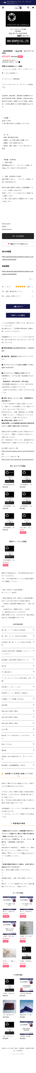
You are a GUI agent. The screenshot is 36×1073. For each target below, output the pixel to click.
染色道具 (5, 705)
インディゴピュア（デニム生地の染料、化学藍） (16, 679)
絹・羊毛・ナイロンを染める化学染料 (14, 636)
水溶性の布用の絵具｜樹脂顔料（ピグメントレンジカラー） (16, 652)
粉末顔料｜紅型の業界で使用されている (15, 660)
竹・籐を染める (7, 672)
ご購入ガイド (18, 307)
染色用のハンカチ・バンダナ (11, 687)
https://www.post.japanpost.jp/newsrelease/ (18, 459)
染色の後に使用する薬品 (10, 723)
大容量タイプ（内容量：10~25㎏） (13, 699)
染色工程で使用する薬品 (10, 717)
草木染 (4, 666)
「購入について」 (27, 853)
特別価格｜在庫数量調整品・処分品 (13, 765)
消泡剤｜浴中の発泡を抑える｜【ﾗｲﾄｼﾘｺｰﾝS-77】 (17, 758)
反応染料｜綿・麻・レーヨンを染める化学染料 (16, 643)
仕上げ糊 (5, 729)
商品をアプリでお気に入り (19, 244)
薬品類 (4, 750)
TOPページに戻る (18, 315)
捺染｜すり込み (7, 744)
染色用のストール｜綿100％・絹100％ (15, 693)
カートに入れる (18, 236)
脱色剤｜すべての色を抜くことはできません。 (16, 737)
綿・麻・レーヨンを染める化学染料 (13, 630)
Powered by (16, 1054)
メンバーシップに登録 (9, 69)
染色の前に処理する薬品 (10, 711)
